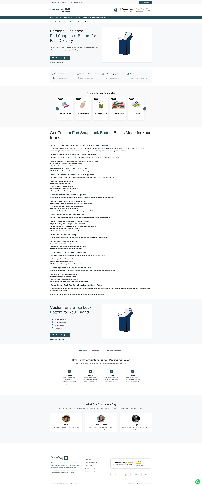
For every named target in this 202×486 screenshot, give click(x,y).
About (130, 483)
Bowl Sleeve (88, 459)
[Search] (115, 10)
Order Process (83, 350)
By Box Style (58, 22)
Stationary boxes (119, 113)
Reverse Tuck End (83, 113)
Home (51, 22)
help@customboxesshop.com (77, 2)
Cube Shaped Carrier (91, 462)
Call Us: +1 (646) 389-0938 (59, 2)
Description (95, 350)
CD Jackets (136, 113)
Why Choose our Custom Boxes (113, 350)
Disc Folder (88, 465)
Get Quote (145, 2)
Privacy (135, 483)
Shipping (142, 483)
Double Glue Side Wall (91, 469)
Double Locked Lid (90, 472)
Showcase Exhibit (69, 22)
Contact (148, 483)
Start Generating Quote (60, 58)
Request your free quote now (59, 294)
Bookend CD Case (65, 113)
